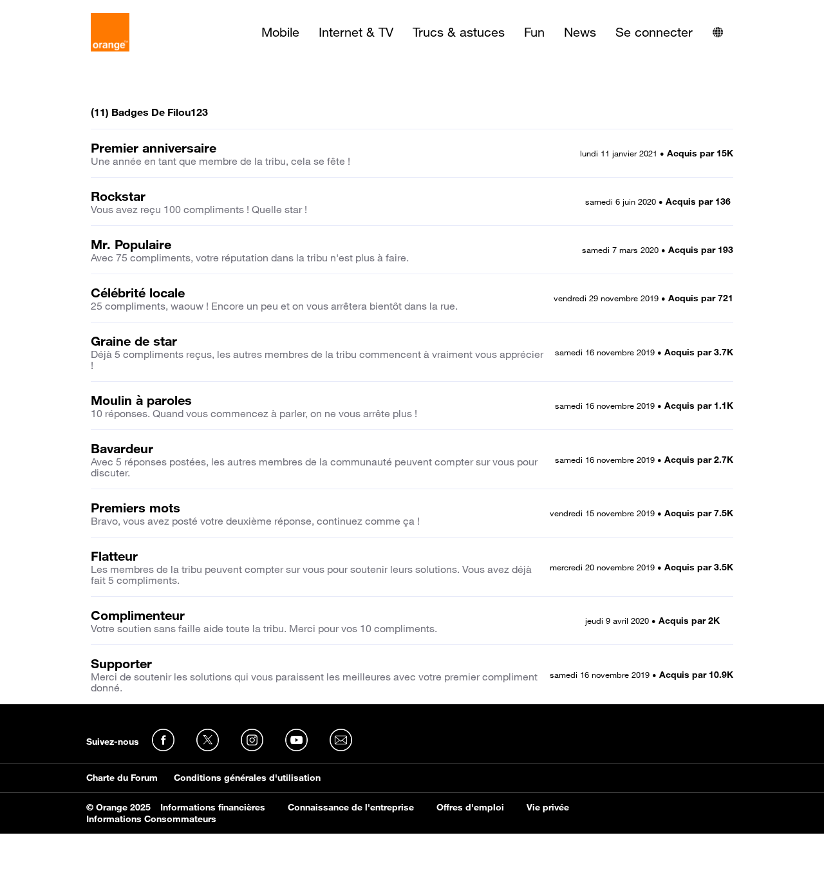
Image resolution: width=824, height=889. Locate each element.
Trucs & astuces (459, 32)
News (580, 32)
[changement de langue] (717, 32)
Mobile (280, 32)
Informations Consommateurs (151, 819)
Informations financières (212, 807)
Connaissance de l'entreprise (351, 807)
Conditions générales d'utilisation (247, 777)
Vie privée (548, 807)
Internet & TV (356, 32)
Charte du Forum (122, 777)
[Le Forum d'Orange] (110, 32)
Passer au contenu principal (68, 9)
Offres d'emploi (470, 807)
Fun (534, 32)
